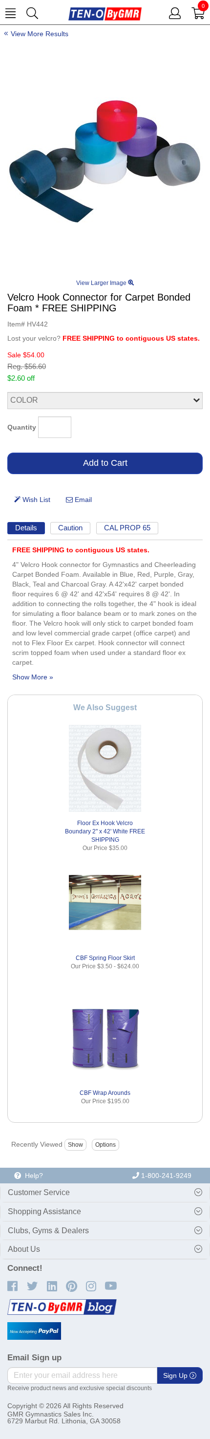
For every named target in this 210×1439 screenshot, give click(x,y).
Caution (70, 527)
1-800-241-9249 (165, 1175)
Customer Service (39, 1192)
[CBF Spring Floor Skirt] (105, 903)
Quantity (21, 427)
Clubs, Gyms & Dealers (48, 1230)
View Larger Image (102, 283)
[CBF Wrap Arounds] (105, 1038)
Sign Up (176, 1375)
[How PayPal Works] (34, 1331)
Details (26, 527)
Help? (32, 1175)
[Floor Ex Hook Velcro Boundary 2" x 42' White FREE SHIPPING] (105, 768)
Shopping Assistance (44, 1211)
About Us (24, 1249)
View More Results (39, 34)
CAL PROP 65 (127, 527)
